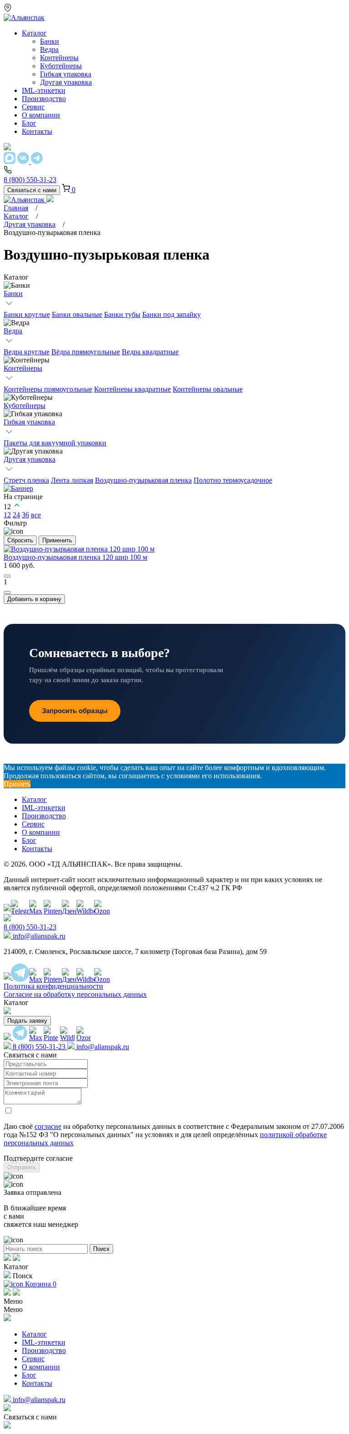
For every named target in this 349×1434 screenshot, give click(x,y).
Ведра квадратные (150, 352)
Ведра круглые (27, 352)
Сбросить (20, 540)
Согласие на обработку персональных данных (75, 994)
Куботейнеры (24, 405)
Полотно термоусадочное (233, 480)
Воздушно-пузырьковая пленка (143, 480)
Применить (57, 540)
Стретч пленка (26, 480)
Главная (16, 208)
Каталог (16, 216)
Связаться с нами (31, 190)
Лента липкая (72, 480)
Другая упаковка (29, 224)
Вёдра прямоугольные (85, 352)
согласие (48, 1126)
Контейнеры (23, 368)
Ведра (13, 331)
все (36, 515)
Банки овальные (77, 314)
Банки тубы (122, 314)
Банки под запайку (171, 314)
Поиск (101, 1248)
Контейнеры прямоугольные (48, 389)
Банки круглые (27, 314)
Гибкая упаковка (29, 422)
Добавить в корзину (34, 599)
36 (25, 515)
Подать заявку (27, 1020)
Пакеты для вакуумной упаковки (55, 443)
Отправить (21, 1167)
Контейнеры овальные (208, 389)
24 (16, 515)
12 (7, 515)
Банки (13, 293)
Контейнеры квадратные (132, 389)
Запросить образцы (75, 710)
